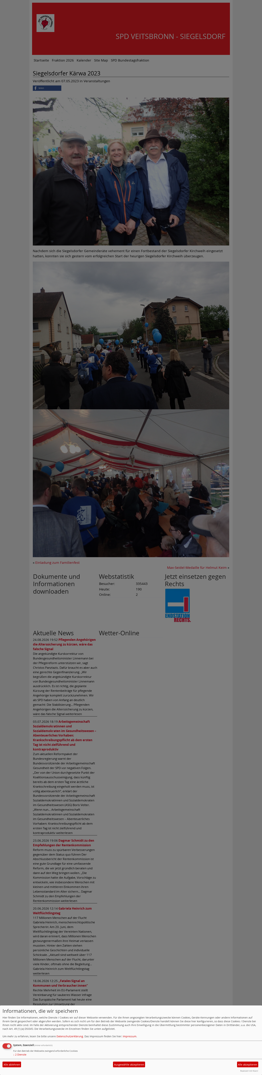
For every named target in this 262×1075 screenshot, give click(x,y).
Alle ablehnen (12, 1064)
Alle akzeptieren (247, 1064)
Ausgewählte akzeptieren (129, 1064)
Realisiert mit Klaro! (249, 1070)
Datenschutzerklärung (69, 1036)
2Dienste (19, 1054)
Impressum (129, 1036)
